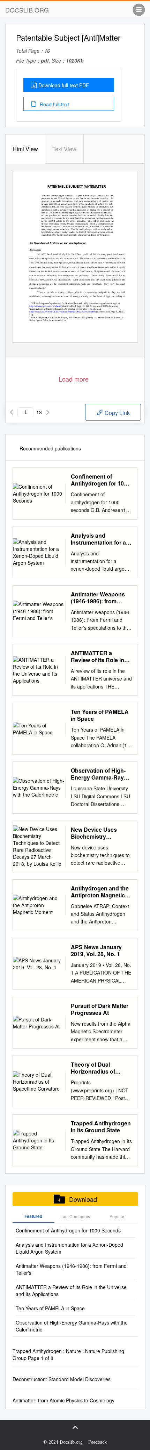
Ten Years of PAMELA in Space (100, 715)
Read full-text (53, 104)
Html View (25, 149)
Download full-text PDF (63, 85)
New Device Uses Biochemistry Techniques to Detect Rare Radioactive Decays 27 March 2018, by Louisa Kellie (101, 833)
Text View (64, 149)
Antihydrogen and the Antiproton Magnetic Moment (100, 892)
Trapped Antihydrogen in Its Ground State (101, 1127)
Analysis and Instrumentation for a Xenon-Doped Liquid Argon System (98, 539)
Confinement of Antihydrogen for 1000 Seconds (100, 480)
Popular (117, 1216)
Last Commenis (75, 1216)
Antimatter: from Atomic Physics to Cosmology (63, 1400)
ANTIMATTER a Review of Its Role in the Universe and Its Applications (97, 656)
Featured (33, 1216)
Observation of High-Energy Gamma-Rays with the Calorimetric (99, 774)
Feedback (97, 1442)
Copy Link (116, 413)
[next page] (48, 412)
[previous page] (11, 412)
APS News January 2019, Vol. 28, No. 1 (96, 951)
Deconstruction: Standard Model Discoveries (62, 1379)
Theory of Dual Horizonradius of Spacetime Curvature (99, 1068)
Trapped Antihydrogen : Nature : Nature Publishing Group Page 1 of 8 (68, 1354)
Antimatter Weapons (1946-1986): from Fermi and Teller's (98, 598)
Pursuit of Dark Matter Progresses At (99, 1009)
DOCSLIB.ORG (27, 9)
